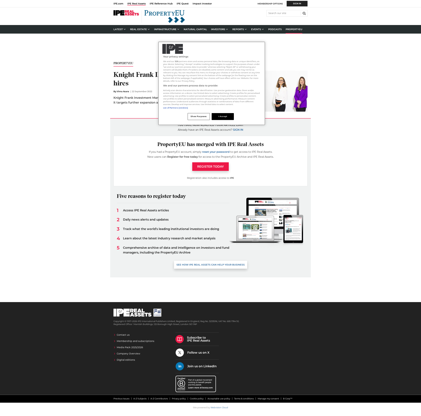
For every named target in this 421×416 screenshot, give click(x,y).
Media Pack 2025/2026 (130, 347)
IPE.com (118, 3)
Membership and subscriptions (135, 341)
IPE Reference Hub (161, 3)
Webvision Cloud (219, 407)
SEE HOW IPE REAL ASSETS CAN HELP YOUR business (210, 264)
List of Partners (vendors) (175, 108)
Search (304, 13)
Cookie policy (197, 398)
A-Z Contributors (159, 398)
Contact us (123, 334)
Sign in (238, 129)
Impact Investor (202, 3)
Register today (210, 166)
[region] (211, 83)
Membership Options (270, 3)
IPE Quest (183, 3)
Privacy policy (179, 398)
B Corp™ (287, 398)
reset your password (216, 151)
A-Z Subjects (140, 398)
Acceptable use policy (219, 398)
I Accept (222, 116)
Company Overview (128, 353)
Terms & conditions (244, 398)
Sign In (297, 3)
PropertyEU (123, 63)
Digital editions (126, 359)
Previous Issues (121, 398)
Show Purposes (199, 116)
